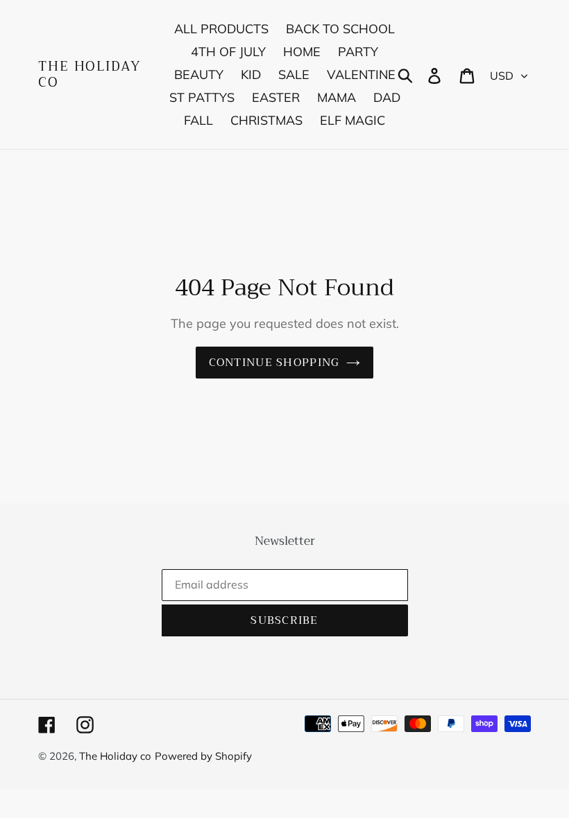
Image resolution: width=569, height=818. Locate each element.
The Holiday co (89, 75)
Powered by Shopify (203, 756)
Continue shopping (274, 362)
